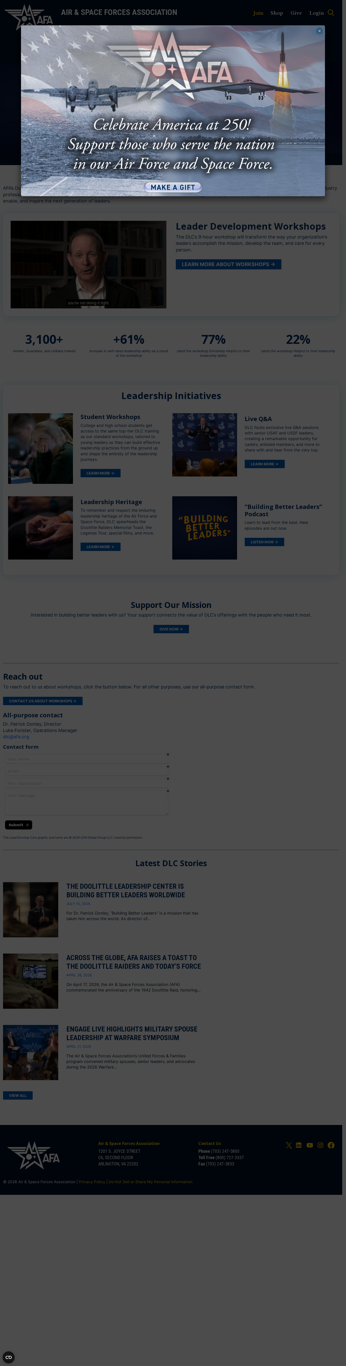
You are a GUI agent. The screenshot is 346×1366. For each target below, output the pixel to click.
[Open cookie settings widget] (9, 1357)
